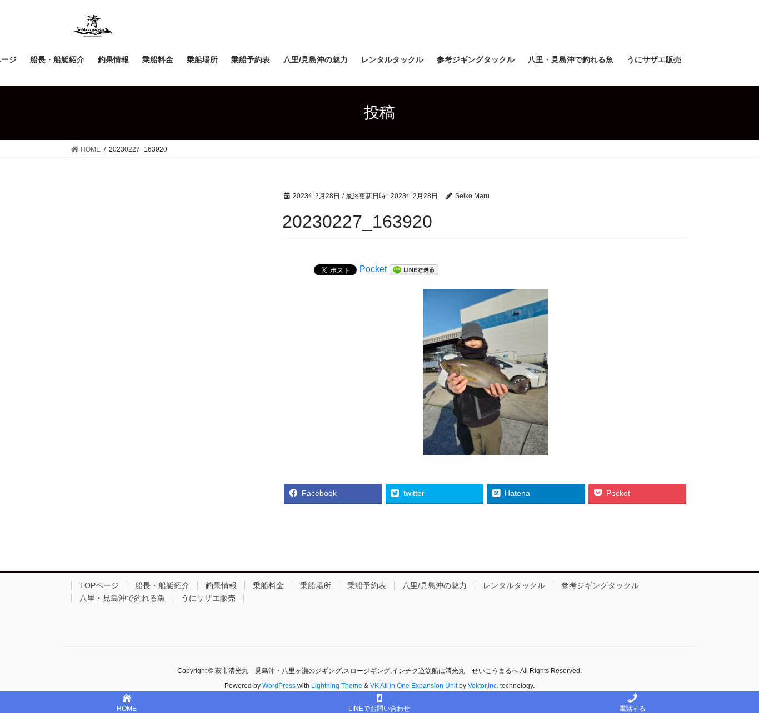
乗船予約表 (366, 585)
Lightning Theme (336, 686)
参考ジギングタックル (600, 585)
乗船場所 (315, 585)
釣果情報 (221, 585)
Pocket (373, 269)
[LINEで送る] (414, 269)
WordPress (279, 686)
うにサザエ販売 (208, 598)
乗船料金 (268, 585)
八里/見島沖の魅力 (434, 585)
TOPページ (99, 585)
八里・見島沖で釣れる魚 (122, 598)
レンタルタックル (514, 585)
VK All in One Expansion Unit (413, 686)
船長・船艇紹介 (162, 585)
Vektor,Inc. (483, 686)
